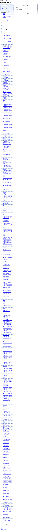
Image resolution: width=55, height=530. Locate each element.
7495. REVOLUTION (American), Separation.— (7, 346)
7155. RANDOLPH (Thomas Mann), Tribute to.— (7, 47)
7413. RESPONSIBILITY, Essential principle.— (7, 271)
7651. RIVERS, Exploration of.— (6, 493)
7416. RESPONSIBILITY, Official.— (6, 273)
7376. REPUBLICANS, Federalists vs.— (6, 241)
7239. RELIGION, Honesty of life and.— (6, 118)
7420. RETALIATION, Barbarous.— (6, 276)
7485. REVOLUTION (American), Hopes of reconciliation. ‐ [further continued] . (7, 336)
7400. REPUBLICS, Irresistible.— (6, 261)
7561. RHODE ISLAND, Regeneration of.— (7, 419)
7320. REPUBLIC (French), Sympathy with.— (7, 185)
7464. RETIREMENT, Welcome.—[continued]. (7, 314)
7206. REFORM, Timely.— (5, 89)
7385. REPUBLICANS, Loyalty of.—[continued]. (7, 249)
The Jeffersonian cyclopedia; (4, 8)
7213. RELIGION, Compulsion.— (6, 95)
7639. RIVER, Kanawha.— (5, 484)
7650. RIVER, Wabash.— (5, 492)
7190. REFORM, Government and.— (6, 77)
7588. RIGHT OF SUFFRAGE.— (6, 440)
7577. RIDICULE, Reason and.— (6, 431)
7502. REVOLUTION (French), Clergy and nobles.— (7, 355)
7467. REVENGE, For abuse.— (6, 317)
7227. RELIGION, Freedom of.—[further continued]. (7, 107)
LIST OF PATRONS (4, 17)
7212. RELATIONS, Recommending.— (6, 94)
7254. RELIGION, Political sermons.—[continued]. (7, 129)
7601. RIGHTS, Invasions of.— (6, 451)
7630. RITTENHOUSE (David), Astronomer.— (7, 476)
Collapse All (2, 529)
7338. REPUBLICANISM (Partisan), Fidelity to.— (7, 203)
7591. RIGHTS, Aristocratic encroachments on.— (7, 442)
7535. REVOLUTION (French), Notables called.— (7, 393)
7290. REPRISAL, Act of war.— (6, 159)
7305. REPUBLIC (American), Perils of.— (7, 172)
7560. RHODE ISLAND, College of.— (6, 418)
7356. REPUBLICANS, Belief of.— (6, 220)
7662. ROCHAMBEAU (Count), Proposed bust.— (7, 501)
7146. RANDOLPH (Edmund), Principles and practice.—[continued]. (7, 39)
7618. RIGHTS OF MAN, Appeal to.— (6, 467)
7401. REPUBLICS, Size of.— (6, 262)
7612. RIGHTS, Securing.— (5, 460)
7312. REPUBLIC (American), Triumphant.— (7, 179)
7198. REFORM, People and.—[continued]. (7, 83)
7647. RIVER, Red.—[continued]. (6, 490)
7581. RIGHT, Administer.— (5, 434)
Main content (5, 0)
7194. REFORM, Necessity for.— (6, 80)
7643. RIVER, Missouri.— (5, 487)
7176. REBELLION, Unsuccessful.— (6, 64)
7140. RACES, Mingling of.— (6, 34)
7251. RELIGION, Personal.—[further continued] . (7, 127)
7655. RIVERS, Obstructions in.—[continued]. (7, 496)
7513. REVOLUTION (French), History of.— (7, 369)
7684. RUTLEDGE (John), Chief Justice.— (7, 519)
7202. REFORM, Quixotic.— (5, 86)
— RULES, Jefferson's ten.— (5, 514)
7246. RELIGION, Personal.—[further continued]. (7, 123)
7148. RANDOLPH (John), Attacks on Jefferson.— (7, 41)
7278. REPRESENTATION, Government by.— (7, 149)
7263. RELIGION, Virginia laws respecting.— (7, 136)
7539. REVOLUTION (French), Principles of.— (7, 397)
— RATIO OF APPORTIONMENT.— (6, 48)
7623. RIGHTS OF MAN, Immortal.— (6, 471)
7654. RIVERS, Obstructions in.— (6, 495)
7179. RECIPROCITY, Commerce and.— (6, 67)
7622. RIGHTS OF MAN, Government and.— (7, 470)
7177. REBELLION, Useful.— (6, 65)
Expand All (5, 529)
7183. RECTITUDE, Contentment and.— (6, 71)
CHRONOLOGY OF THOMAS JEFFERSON (6, 16)
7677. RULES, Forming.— (5, 513)
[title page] (4, 14)
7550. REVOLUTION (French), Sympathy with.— (7, 408)
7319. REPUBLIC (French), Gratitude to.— (7, 184)
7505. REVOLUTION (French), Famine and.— (7, 361)
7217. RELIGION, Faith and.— (6, 98)
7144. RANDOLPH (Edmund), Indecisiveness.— (7, 37)
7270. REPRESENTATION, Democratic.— (7, 142)
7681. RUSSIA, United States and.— (6, 517)
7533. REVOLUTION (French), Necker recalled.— (7, 391)
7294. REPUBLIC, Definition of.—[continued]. (7, 162)
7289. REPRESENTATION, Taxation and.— (7, 158)
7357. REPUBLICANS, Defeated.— (6, 221)
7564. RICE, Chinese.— (5, 421)
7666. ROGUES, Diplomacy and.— (6, 504)
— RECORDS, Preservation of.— (6, 70)
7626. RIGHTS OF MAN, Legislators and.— (7, 473)
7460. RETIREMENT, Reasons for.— (6, 311)
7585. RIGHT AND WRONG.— (6, 437)
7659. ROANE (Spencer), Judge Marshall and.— (7, 499)
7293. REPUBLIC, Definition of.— (6, 161)
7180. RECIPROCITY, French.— (6, 68)
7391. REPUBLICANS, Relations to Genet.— (7, 254)
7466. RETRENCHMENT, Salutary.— (6, 316)
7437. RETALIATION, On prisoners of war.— (7, 290)
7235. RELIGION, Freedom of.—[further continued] (7, 115)
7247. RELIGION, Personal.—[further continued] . (7, 124)
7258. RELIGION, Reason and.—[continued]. (7, 132)
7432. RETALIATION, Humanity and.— (6, 286)
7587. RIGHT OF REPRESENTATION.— (6, 439)
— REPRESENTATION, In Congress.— (6, 141)
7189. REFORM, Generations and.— (6, 76)
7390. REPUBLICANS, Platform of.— (6, 253)
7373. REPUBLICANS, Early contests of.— (7, 238)
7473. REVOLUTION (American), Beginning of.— (7, 322)
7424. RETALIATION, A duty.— (6, 279)
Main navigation (8, 0)
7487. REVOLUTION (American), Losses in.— (7, 338)
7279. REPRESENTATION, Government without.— (7, 150)
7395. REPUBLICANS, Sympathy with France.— (7, 257)
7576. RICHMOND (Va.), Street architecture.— (7, 430)
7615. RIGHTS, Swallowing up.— (6, 463)
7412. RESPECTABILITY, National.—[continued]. (7, 270)
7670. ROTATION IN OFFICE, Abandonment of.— (7, 507)
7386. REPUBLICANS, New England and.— (7, 250)
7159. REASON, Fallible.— (5, 51)
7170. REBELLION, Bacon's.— (6, 59)
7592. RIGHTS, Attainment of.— (6, 443)
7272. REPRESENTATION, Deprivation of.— (7, 144)
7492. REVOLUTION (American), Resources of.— (7, 343)
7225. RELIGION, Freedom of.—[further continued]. (7, 105)
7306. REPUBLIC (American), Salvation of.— (7, 173)
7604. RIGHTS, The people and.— (6, 454)
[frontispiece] (4, 13)
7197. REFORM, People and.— (6, 82)
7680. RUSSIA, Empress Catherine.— (6, 516)
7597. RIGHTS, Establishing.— (6, 448)
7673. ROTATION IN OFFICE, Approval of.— (7, 510)
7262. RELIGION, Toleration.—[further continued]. (7, 135)
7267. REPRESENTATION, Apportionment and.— (7, 139)
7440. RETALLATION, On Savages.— (6, 293)
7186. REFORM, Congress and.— (6, 74)
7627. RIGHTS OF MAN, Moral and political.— (7, 474)
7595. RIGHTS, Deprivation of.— (6, 446)
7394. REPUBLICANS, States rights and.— (7, 256)
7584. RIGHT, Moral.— (5, 436)
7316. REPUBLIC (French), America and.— (7, 182)
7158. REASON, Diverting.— (5, 50)
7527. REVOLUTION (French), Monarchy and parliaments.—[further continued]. (7, 385)
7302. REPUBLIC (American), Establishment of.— (7, 170)
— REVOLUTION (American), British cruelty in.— (7, 325)
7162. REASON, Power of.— (5, 53)
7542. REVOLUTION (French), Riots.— (6, 400)
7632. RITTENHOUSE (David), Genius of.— (7, 478)
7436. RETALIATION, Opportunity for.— (6, 289)
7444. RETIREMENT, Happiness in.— (6, 296)
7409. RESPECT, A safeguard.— (6, 268)
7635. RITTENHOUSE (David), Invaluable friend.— (7, 481)
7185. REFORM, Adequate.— (5, 73)
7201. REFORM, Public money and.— (6, 85)
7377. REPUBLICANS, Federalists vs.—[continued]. (7, 242)
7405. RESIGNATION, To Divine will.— (6, 265)
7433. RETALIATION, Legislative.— (6, 287)
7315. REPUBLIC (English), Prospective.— (7, 181)
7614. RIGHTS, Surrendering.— (6, 462)
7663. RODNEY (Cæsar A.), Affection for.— (7, 502)
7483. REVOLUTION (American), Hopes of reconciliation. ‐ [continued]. (7, 333)
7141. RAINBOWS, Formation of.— (6, 35)
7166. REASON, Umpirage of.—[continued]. (7, 56)
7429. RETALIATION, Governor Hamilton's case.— (7, 283)
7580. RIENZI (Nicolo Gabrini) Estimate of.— (7, 433)
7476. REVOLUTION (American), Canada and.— (7, 326)
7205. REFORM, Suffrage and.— (6, 88)
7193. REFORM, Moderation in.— (6, 79)
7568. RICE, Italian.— (5, 424)
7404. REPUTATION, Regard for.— (6, 264)
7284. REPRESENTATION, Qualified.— (6, 154)
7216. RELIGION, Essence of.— (6, 97)
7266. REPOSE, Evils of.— (5, 138)
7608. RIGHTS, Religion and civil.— (6, 457)
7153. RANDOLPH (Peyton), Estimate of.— (7, 45)
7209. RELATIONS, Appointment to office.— (7, 91)
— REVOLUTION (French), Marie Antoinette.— (7, 379)
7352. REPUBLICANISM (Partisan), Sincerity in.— (7, 217)
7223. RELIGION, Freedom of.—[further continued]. (7, 103)
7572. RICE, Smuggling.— (5, 427)
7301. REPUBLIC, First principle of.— (6, 169)
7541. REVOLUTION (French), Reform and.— (7, 399)
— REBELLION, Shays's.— (5, 62)
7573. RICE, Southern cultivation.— (6, 428)
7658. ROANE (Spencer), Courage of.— (6, 498)
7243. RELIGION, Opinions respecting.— (6, 121)
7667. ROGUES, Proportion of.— (6, 505)
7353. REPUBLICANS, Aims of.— (6, 218)
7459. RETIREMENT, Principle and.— (6, 310)
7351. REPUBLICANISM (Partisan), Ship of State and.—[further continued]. (7, 216)
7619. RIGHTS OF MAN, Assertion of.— (6, 468)
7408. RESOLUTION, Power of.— (6, 267)
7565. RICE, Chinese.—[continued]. (6, 422)
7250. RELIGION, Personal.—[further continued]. (7, 126)
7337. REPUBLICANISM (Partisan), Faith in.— (7, 202)
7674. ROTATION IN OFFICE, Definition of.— (7, 511)
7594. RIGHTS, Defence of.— (6, 445)
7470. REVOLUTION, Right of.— (6, 319)
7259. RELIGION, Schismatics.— (6, 133)
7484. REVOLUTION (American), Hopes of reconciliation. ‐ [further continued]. (7, 335)
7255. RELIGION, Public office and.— (6, 130)
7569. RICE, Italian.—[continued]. (6, 425)
